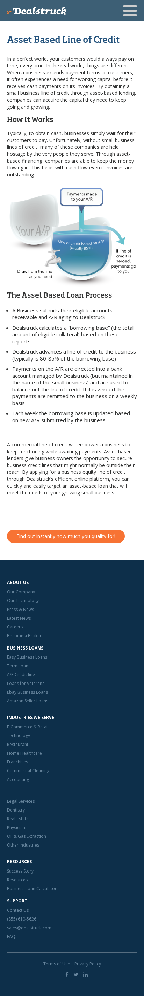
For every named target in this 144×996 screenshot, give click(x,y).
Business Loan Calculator (32, 888)
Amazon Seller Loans (27, 701)
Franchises (17, 762)
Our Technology (23, 601)
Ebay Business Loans (27, 692)
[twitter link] (75, 974)
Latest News (19, 618)
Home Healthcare (24, 753)
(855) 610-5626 (21, 919)
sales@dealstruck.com (29, 928)
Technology (18, 736)
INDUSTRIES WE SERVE (30, 717)
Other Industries (23, 845)
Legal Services (21, 801)
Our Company (21, 592)
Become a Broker (24, 636)
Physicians (17, 827)
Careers (15, 627)
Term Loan (17, 666)
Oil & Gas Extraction (26, 836)
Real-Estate (18, 819)
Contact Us (18, 910)
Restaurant (17, 744)
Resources (17, 880)
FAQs (12, 937)
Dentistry (16, 810)
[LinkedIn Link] (85, 974)
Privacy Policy (87, 964)
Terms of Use (56, 964)
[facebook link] (67, 974)
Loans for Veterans (25, 683)
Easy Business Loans (27, 657)
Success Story (20, 871)
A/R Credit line (21, 675)
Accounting (18, 779)
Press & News (20, 609)
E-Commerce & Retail (28, 727)
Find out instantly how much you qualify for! (65, 536)
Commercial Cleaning (28, 771)
